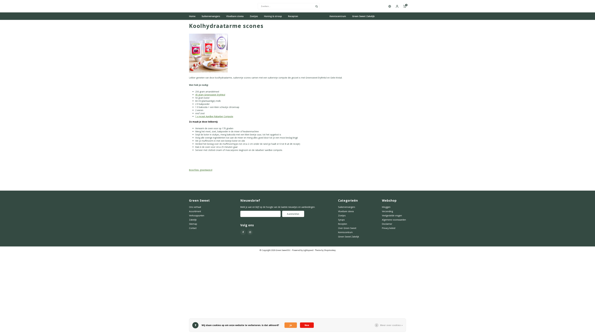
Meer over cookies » (391, 325)
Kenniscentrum (338, 16)
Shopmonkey (330, 250)
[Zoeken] (316, 6)
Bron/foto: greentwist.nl (200, 169)
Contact (192, 228)
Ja (291, 325)
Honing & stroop (273, 16)
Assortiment (195, 211)
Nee (307, 325)
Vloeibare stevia (235, 16)
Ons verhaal (195, 206)
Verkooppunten (196, 215)
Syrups (341, 219)
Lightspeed (308, 250)
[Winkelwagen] (404, 6)
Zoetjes (254, 16)
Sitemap (193, 223)
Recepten (293, 16)
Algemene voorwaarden (394, 219)
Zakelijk (193, 219)
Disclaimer (387, 223)
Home (192, 16)
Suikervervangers (211, 16)
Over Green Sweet (313, 16)
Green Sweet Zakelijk (363, 16)
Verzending (387, 211)
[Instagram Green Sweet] (250, 232)
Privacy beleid (388, 228)
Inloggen (386, 206)
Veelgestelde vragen (392, 215)
